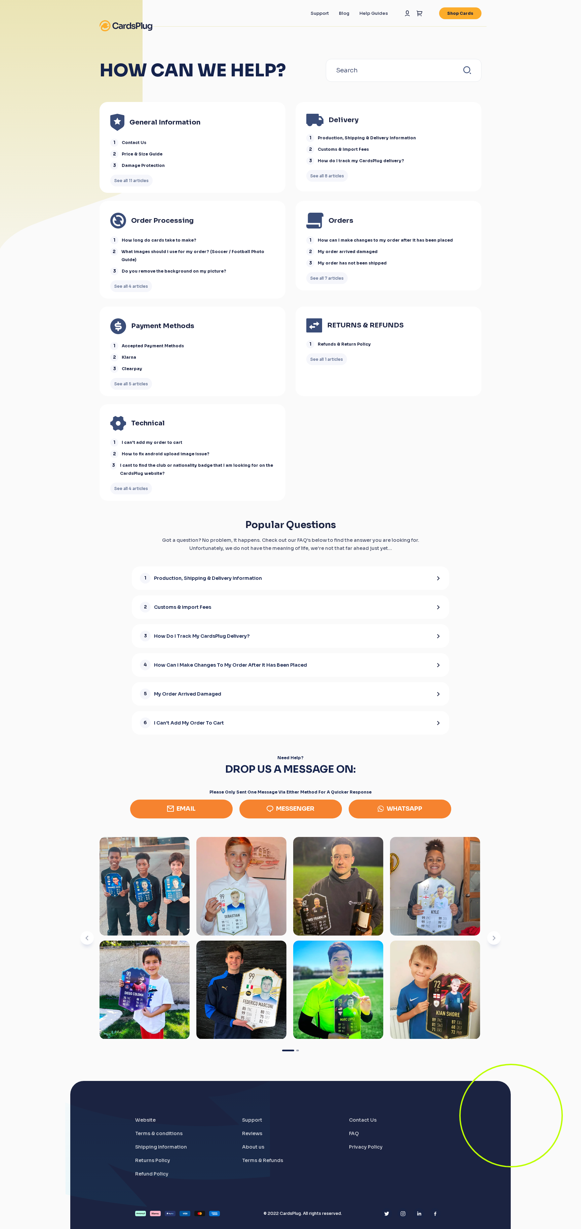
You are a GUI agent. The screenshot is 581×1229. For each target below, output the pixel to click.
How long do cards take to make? (159, 240)
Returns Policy (152, 1160)
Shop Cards (460, 13)
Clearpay (132, 368)
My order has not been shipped (352, 263)
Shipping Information (161, 1147)
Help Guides (373, 13)
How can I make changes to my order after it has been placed (385, 240)
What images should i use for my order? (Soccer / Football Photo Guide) (192, 255)
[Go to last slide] (87, 938)
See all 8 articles (327, 175)
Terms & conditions (159, 1133)
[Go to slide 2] (297, 1050)
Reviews (252, 1133)
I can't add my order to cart (152, 442)
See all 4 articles (131, 286)
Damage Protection (143, 165)
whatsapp (404, 808)
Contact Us (134, 142)
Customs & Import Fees (343, 149)
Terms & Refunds (262, 1160)
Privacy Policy (366, 1147)
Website (145, 1120)
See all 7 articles (327, 278)
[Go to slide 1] (288, 1050)
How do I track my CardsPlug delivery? (361, 160)
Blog (344, 13)
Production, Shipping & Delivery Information (367, 137)
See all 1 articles (326, 359)
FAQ (354, 1133)
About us (253, 1147)
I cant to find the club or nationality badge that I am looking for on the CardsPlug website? (196, 469)
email (186, 808)
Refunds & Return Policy (344, 344)
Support (320, 13)
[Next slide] (494, 938)
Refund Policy (151, 1174)
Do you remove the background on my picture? (174, 271)
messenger (295, 808)
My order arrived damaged (348, 251)
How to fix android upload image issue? (165, 453)
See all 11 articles (131, 180)
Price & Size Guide (142, 153)
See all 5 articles (131, 383)
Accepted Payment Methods (153, 345)
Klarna (129, 357)
